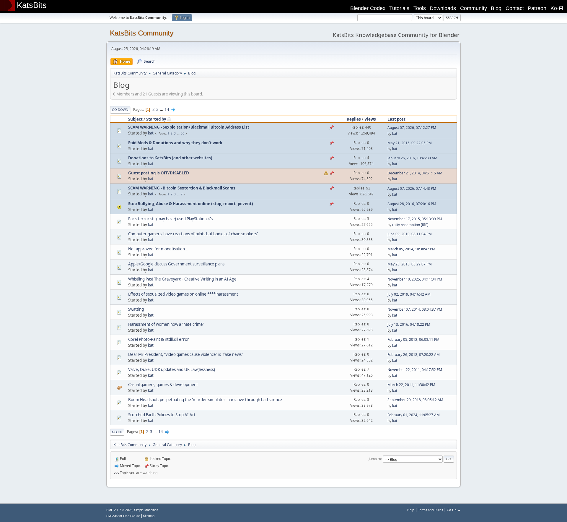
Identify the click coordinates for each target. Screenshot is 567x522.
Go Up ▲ (454, 510)
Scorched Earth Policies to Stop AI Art (161, 414)
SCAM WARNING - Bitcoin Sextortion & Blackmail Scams (181, 188)
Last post (396, 119)
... (162, 109)
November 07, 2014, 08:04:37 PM (414, 309)
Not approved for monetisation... (158, 249)
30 (182, 133)
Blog (496, 8)
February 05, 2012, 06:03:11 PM (413, 339)
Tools (419, 8)
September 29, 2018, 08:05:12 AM (415, 399)
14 (166, 109)
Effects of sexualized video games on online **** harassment (183, 294)
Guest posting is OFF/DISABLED (158, 173)
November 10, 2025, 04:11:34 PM (414, 279)
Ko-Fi (556, 8)
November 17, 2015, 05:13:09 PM (414, 218)
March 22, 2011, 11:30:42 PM (411, 384)
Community (473, 8)
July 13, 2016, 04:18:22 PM (408, 324)
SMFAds (112, 516)
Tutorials (399, 8)
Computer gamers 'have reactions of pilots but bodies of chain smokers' (193, 233)
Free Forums (131, 516)
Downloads (443, 8)
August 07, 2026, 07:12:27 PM (411, 127)
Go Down (120, 109)
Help (410, 510)
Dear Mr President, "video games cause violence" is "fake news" (185, 354)
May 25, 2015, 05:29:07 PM (409, 264)
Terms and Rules (430, 510)
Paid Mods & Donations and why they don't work (175, 142)
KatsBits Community (141, 33)
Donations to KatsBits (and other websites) (170, 158)
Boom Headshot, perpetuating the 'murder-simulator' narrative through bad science (205, 399)
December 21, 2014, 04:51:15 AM (414, 173)
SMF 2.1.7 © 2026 (119, 510)
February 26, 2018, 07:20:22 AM (413, 354)
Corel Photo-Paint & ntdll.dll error (158, 339)
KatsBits (32, 5)
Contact (515, 8)
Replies (354, 119)
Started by (156, 119)
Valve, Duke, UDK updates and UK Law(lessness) (171, 369)
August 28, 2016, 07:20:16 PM (411, 203)
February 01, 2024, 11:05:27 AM (413, 414)
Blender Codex (367, 8)
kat (151, 133)
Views (370, 119)
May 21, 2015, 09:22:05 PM (409, 142)
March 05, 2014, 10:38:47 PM (411, 249)
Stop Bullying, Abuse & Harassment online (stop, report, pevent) (190, 203)
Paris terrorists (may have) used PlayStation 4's (170, 218)
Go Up (117, 432)
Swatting (136, 309)
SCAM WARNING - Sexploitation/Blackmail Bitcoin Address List (188, 127)
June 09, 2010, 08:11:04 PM (409, 233)
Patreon (537, 8)
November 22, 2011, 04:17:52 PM (414, 369)
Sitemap (148, 516)
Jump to (375, 458)
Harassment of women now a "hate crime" (166, 324)
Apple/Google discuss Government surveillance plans (176, 264)
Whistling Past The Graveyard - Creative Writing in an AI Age (182, 279)
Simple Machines (146, 510)
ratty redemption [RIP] (410, 224)
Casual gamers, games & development (163, 384)
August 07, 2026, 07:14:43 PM (411, 188)
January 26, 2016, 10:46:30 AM (412, 158)
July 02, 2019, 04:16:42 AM (409, 294)
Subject (135, 119)
